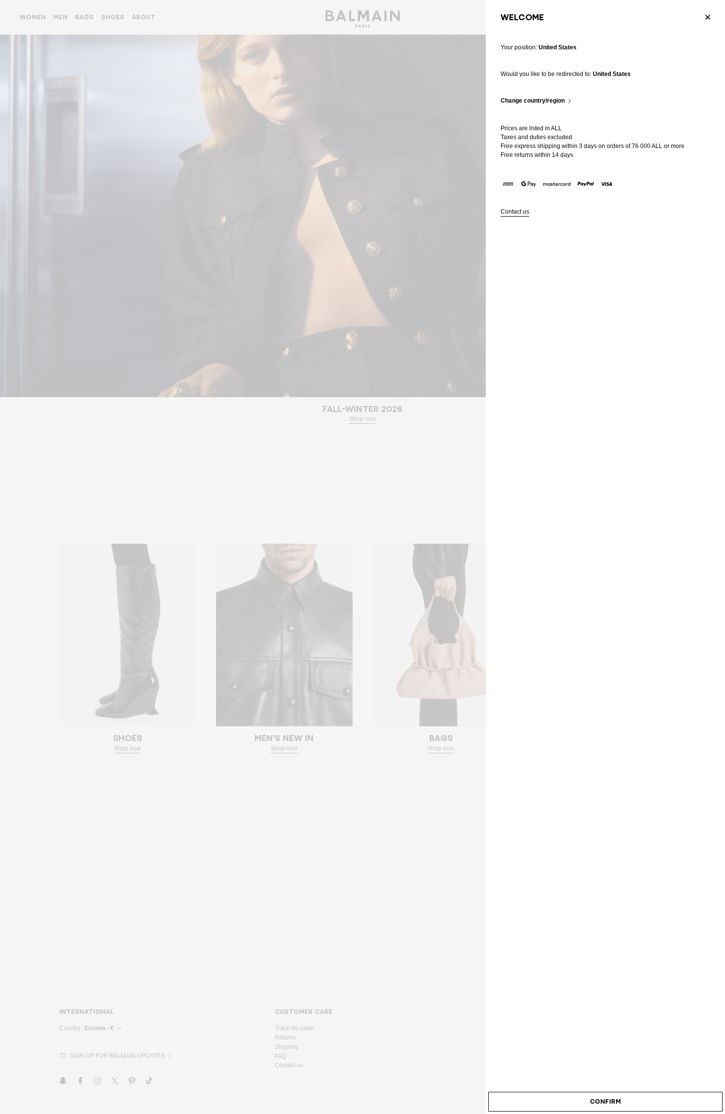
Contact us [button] (515, 212)
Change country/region (533, 101)
